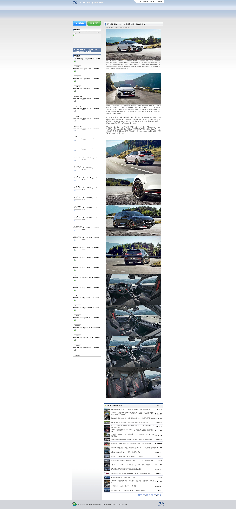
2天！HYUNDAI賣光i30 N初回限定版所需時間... (125, 452)
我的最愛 (145, 1)
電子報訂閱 (159, 1)
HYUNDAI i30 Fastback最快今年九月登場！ (124, 486)
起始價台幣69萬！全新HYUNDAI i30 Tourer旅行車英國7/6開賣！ (130, 473)
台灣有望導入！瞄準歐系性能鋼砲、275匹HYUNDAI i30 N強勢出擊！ (132, 460)
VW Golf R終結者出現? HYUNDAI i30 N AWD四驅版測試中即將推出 (131, 439)
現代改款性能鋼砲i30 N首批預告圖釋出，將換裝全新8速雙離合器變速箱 (133, 418)
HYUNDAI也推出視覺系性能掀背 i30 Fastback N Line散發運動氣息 (131, 443)
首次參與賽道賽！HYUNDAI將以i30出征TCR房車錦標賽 (128, 490)
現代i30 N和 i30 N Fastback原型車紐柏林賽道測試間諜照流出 (129, 422)
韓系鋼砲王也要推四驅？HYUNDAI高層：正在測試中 (127, 456)
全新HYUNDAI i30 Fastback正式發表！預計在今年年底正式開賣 (130, 465)
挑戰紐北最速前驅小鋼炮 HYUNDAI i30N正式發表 (126, 469)
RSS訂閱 (152, 1)
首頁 (139, 1)
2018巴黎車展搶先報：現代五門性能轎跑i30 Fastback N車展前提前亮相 (133, 448)
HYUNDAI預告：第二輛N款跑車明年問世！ (124, 477)
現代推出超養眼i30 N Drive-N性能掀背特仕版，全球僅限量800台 (130, 409)
